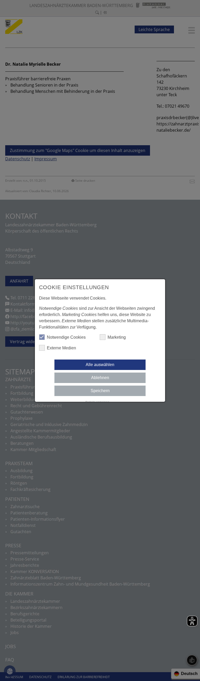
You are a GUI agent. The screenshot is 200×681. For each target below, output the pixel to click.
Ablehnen (100, 377)
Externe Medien (61, 348)
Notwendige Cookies (66, 337)
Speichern (100, 390)
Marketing (117, 337)
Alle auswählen (100, 364)
